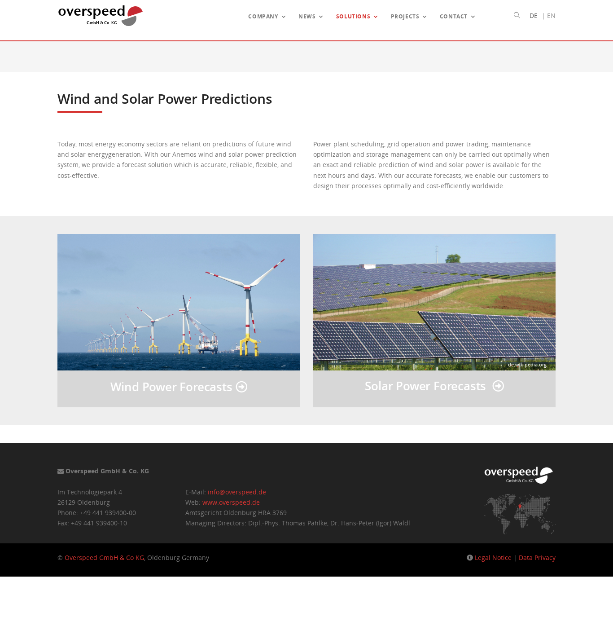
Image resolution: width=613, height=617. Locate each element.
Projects (405, 16)
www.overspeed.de (231, 502)
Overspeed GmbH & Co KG (104, 557)
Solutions (353, 16)
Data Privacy (537, 557)
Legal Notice (493, 557)
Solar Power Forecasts (428, 386)
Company (263, 16)
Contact (454, 16)
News (306, 16)
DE (534, 15)
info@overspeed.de (237, 492)
